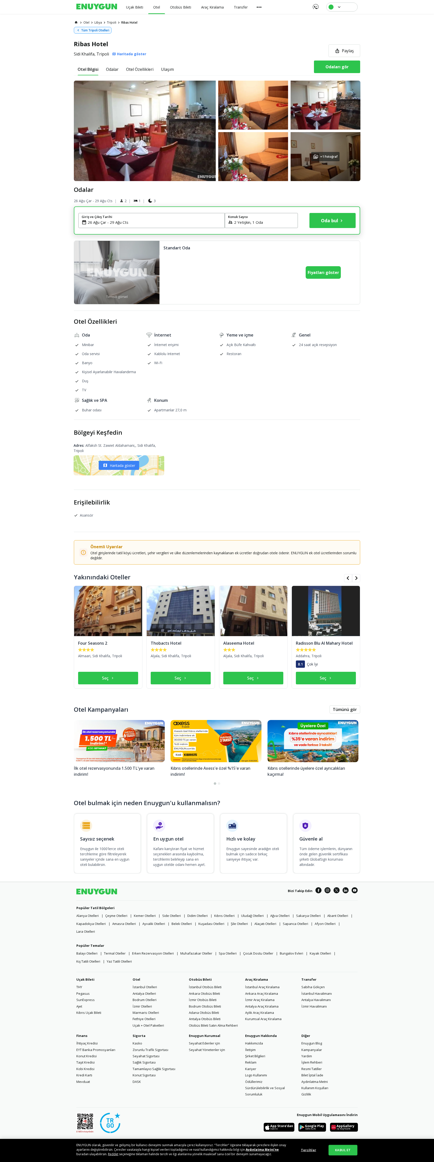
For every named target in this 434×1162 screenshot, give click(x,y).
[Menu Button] (259, 7)
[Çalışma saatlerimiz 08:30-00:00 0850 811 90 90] (315, 5)
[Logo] (96, 7)
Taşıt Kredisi (85, 1062)
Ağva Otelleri (280, 915)
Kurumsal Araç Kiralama (263, 1019)
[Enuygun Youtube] (355, 891)
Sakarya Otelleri (308, 915)
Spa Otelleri (228, 953)
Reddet (113, 1154)
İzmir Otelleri (142, 1006)
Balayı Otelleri (86, 953)
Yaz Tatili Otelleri (119, 961)
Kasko (137, 1043)
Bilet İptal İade (312, 1075)
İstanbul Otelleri (145, 987)
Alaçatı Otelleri (265, 923)
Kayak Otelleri (320, 953)
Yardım (306, 1056)
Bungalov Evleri (291, 953)
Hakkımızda (254, 1043)
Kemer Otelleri (145, 915)
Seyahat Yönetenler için (207, 1049)
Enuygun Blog (311, 1043)
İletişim (250, 1049)
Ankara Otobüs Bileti (204, 993)
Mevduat (83, 1081)
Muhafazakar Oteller (196, 953)
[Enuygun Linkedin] (346, 891)
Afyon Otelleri (325, 923)
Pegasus (83, 993)
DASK (137, 1081)
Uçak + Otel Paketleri (148, 1025)
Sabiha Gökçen (313, 987)
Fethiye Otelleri (144, 1019)
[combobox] (155, 222)
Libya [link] (98, 22)
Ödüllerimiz (253, 1081)
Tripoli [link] (111, 22)
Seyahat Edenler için (204, 1043)
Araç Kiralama (256, 979)
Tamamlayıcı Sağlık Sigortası (154, 1069)
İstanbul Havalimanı (316, 993)
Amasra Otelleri (124, 923)
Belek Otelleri (182, 923)
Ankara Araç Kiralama (261, 993)
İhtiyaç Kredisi (87, 1043)
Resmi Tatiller (311, 1069)
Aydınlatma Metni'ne (262, 1149)
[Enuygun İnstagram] (327, 891)
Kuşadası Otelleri (211, 923)
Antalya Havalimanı (316, 1000)
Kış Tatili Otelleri (88, 961)
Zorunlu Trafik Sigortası (150, 1049)
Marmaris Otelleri (146, 1012)
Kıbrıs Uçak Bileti (88, 1012)
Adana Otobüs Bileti (204, 1012)
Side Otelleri (171, 915)
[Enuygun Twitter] (337, 891)
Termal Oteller (115, 953)
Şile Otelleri (239, 923)
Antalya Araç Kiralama (262, 1006)
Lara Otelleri (85, 931)
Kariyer (250, 1069)
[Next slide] (356, 578)
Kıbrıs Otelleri (224, 915)
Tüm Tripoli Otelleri (95, 30)
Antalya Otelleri (144, 993)
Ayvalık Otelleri (153, 923)
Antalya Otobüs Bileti (205, 1019)
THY (79, 987)
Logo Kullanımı (256, 1075)
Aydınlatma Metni (314, 1081)
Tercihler (308, 1150)
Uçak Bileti (85, 979)
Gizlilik (306, 1094)
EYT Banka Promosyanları (95, 1049)
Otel (136, 979)
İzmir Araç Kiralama (260, 1000)
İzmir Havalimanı (314, 1006)
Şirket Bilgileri (255, 1056)
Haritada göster (122, 465)
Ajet (79, 1006)
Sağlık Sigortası (144, 1062)
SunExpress (85, 1000)
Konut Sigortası (144, 1075)
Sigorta (139, 1035)
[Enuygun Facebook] (318, 891)
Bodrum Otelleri (144, 1000)
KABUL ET (343, 1150)
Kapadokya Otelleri (91, 923)
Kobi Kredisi (85, 1069)
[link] (76, 22)
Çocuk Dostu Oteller (258, 953)
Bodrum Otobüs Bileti (205, 1006)
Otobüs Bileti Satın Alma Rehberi (213, 1025)
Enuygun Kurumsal (204, 1035)
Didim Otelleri (197, 915)
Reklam (250, 1062)
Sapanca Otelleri (295, 923)
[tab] (88, 69)
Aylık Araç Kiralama (259, 1012)
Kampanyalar (311, 1049)
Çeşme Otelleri (116, 915)
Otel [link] (86, 22)
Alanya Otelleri (87, 915)
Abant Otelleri (337, 915)
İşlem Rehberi (311, 1062)
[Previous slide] (348, 578)
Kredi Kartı (84, 1075)
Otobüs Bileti (200, 979)
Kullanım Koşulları (314, 1088)
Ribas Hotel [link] (129, 22)
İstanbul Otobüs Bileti (205, 987)
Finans (81, 1035)
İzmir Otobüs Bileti (202, 1000)
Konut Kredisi (86, 1056)
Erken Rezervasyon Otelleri (153, 953)
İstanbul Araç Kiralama (262, 987)
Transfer (308, 979)
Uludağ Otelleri (252, 915)
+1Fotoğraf (329, 156)
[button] (217, 131)
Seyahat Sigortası (146, 1056)
